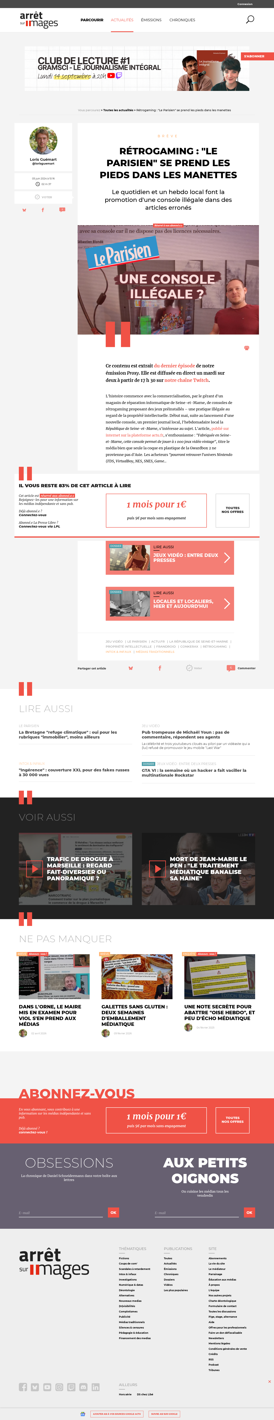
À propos (214, 1284)
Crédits (213, 1354)
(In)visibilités (127, 1306)
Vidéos (168, 1284)
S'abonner (254, 56)
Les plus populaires (176, 1290)
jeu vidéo (114, 641)
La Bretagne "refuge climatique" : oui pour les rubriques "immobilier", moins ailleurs (68, 734)
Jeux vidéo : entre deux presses (186, 764)
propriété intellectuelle (129, 646)
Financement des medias (135, 1338)
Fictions (124, 1258)
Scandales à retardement (134, 1268)
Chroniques (182, 20)
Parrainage (215, 1274)
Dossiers (169, 1279)
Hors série (125, 1394)
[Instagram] (59, 1390)
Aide (211, 1322)
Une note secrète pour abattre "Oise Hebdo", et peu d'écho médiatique (219, 1012)
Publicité (124, 1316)
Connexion (245, 4)
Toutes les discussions (222, 1311)
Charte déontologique (222, 1300)
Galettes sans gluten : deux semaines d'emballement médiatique (134, 1015)
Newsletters (216, 1338)
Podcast (214, 1364)
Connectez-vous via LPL (39, 526)
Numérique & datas (131, 1284)
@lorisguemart (43, 163)
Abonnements (217, 1258)
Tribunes (214, 1370)
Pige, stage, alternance (223, 1316)
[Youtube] (47, 1390)
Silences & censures (131, 1327)
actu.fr (158, 641)
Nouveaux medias (130, 1300)
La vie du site (217, 1263)
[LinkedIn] (95, 1390)
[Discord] (83, 1390)
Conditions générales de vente (228, 1348)
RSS (211, 1359)
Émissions (151, 20)
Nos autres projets (220, 1295)
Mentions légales (219, 1343)
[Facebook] (23, 1390)
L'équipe (214, 1290)
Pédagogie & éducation (133, 1332)
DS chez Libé (145, 1394)
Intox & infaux (118, 652)
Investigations (128, 1279)
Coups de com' (128, 1263)
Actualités (122, 20)
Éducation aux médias (222, 1279)
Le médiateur (217, 1268)
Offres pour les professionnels (227, 1327)
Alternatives (126, 1295)
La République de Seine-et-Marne (198, 641)
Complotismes (128, 1311)
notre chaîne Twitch (186, 380)
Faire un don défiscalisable (225, 1332)
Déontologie (127, 1290)
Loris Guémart (43, 159)
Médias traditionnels (155, 652)
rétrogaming (215, 646)
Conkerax (189, 646)
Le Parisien (137, 641)
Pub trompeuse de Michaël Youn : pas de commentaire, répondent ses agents (185, 734)
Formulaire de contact (222, 1306)
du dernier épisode (174, 366)
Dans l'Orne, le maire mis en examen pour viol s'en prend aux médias (50, 1015)
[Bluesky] (35, 1390)
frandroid (166, 646)
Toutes (168, 1258)
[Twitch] (71, 1390)
